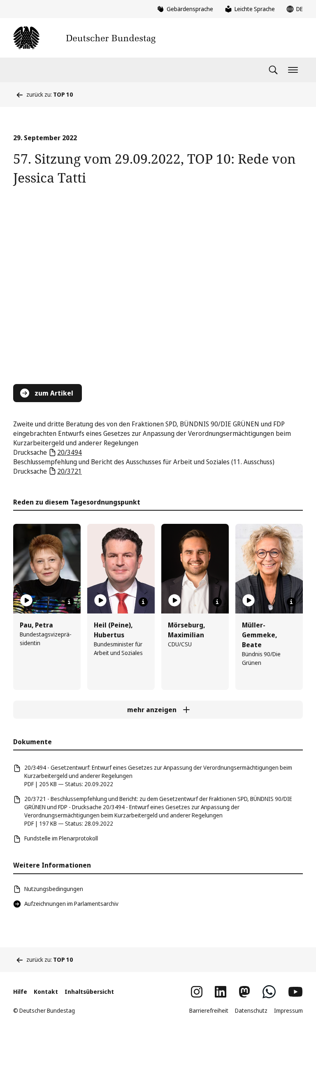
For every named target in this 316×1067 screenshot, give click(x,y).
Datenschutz (251, 1010)
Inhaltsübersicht (89, 991)
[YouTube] (295, 991)
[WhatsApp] (269, 991)
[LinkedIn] (220, 991)
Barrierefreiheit (208, 1010)
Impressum (288, 1010)
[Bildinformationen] (69, 602)
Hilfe (20, 991)
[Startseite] (84, 37)
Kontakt (46, 991)
